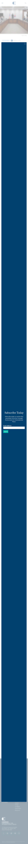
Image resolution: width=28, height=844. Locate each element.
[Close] (25, 44)
